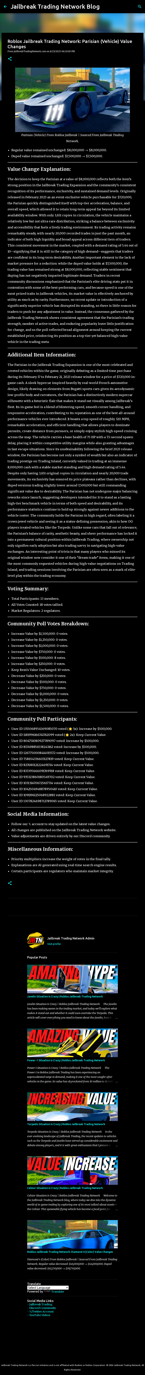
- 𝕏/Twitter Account (40, 1311)
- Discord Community (41, 1308)
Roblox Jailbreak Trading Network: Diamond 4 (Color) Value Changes (70, 1251)
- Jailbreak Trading (39, 1304)
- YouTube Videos (38, 1315)
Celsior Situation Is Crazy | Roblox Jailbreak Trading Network (65, 1188)
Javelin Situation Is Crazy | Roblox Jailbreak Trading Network (65, 996)
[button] (10, 59)
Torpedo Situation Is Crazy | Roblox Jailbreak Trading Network (66, 1124)
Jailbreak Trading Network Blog (55, 6)
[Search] (105, 6)
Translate (57, 1291)
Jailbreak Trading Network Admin (70, 938)
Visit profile (54, 943)
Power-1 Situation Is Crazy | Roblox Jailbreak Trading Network (66, 1060)
